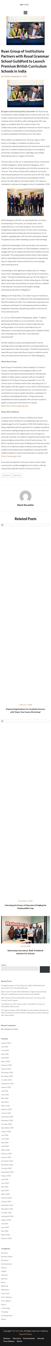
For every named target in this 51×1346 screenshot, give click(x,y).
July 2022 (4, 1224)
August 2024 (6, 1131)
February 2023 (6, 1198)
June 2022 (5, 1227)
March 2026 (5, 1061)
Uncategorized (6, 1315)
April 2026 (5, 1058)
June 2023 (5, 1183)
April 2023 (5, 1190)
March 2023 (5, 1194)
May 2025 (4, 1098)
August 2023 (6, 1176)
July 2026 (4, 1047)
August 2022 (6, 1220)
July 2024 (4, 1135)
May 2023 (4, 1187)
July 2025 (4, 1091)
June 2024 (5, 1139)
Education (6, 475)
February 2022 (6, 1238)
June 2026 (5, 1050)
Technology (5, 1308)
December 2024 (7, 1117)
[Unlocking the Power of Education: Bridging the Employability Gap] (25, 808)
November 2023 (7, 1165)
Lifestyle (4, 1275)
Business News (7, 1257)
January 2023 (6, 1201)
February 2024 (6, 1154)
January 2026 (6, 1069)
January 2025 (6, 1113)
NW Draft (4, 1286)
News (3, 1282)
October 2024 (6, 1124)
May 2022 (4, 1231)
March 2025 (5, 1106)
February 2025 (6, 1109)
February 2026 (6, 1065)
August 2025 (6, 1087)
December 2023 (7, 1161)
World (3, 1319)
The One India (17, 1331)
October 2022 (6, 1213)
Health (3, 1271)
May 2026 (4, 1054)
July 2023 (4, 1179)
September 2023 (7, 1172)
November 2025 (7, 1076)
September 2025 (7, 1084)
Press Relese (6, 1301)
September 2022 (7, 1216)
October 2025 (6, 1080)
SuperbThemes (25, 1334)
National (4, 1279)
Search (3, 965)
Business (4, 1253)
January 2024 (6, 1157)
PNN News (5, 1290)
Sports (3, 1304)
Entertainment (6, 1264)
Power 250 (5, 1293)
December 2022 (7, 1205)
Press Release (6, 1297)
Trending (4, 1312)
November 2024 (7, 1120)
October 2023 (6, 1168)
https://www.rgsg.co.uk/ (11, 456)
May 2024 (4, 1142)
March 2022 (5, 1235)
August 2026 (6, 1043)
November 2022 (7, 1209)
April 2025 (5, 1102)
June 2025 (5, 1095)
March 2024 (5, 1150)
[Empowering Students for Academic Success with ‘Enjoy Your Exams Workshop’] (25, 612)
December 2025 (7, 1072)
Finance (4, 1268)
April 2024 (5, 1146)
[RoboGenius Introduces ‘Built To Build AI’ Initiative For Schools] (25, 929)
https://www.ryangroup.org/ (16, 406)
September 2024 (7, 1128)
